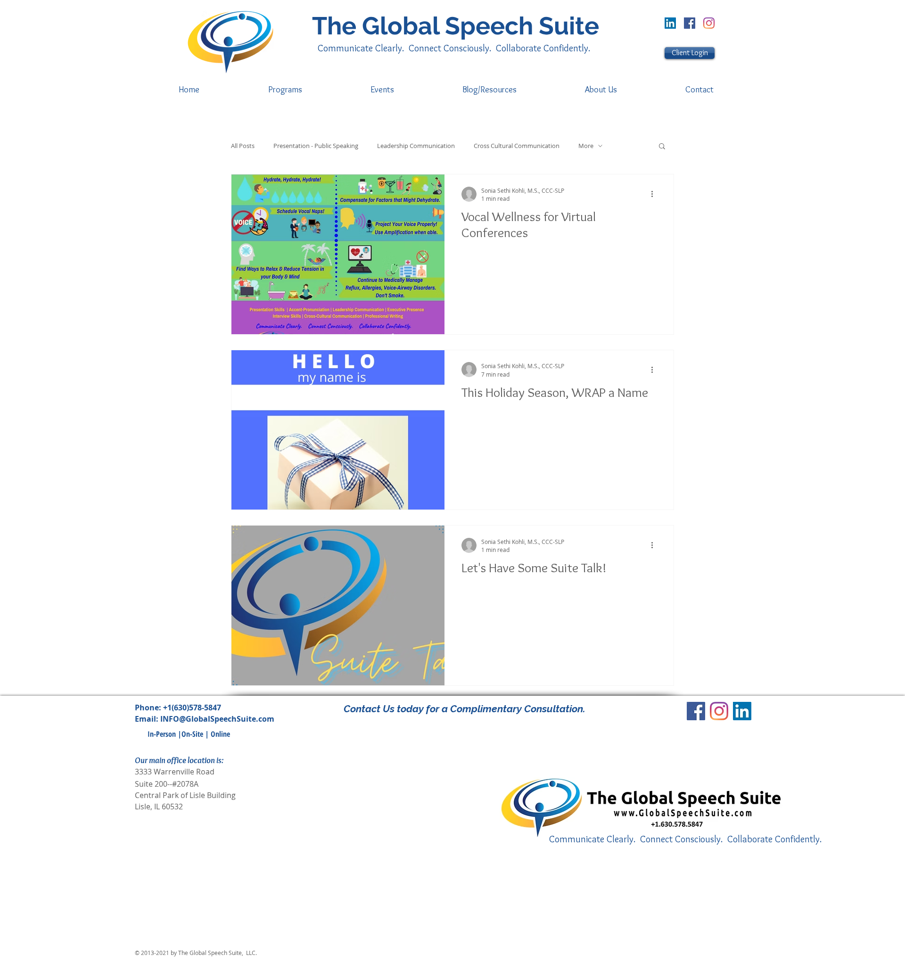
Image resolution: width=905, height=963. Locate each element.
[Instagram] (709, 23)
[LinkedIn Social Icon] (670, 23)
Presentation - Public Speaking (315, 146)
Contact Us (369, 709)
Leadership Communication (416, 146)
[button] (662, 147)
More (585, 146)
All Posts (243, 146)
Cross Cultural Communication (516, 146)
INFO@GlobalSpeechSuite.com (217, 719)
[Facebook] (689, 23)
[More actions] (655, 194)
